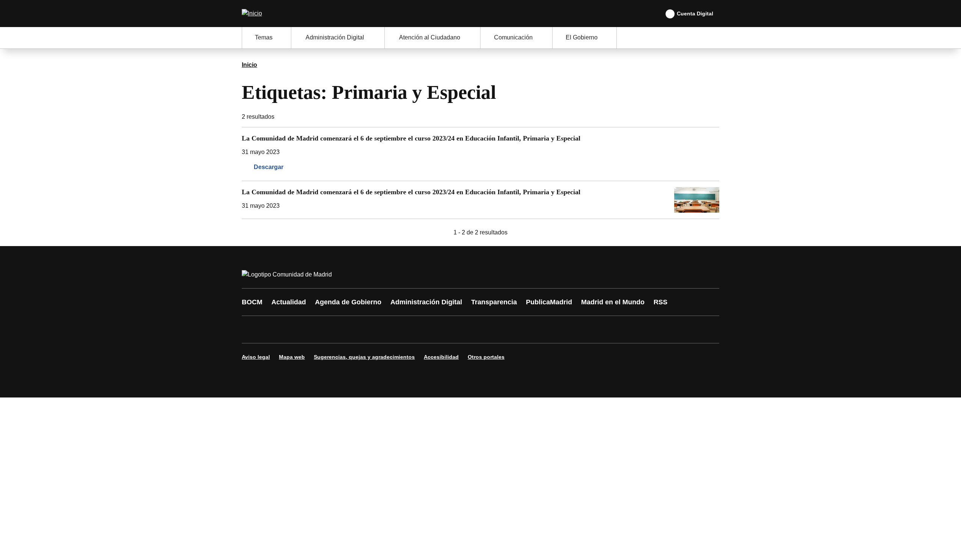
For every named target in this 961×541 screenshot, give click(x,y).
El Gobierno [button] (582, 37)
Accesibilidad (441, 357)
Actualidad (288, 302)
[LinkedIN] (342, 329)
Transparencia (494, 302)
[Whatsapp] (364, 329)
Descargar (268, 167)
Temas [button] (264, 37)
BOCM (252, 302)
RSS (660, 302)
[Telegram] (432, 329)
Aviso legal (256, 357)
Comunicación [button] (513, 37)
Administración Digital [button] (335, 37)
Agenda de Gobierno (348, 302)
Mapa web (292, 357)
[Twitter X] (297, 329)
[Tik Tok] (387, 329)
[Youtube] (319, 329)
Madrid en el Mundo (613, 302)
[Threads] (454, 329)
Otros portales (486, 357)
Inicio (249, 65)
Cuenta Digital (695, 14)
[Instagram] (274, 329)
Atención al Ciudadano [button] (429, 37)
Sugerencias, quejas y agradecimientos (364, 357)
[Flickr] (409, 329)
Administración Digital (426, 302)
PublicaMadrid (549, 302)
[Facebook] (252, 329)
